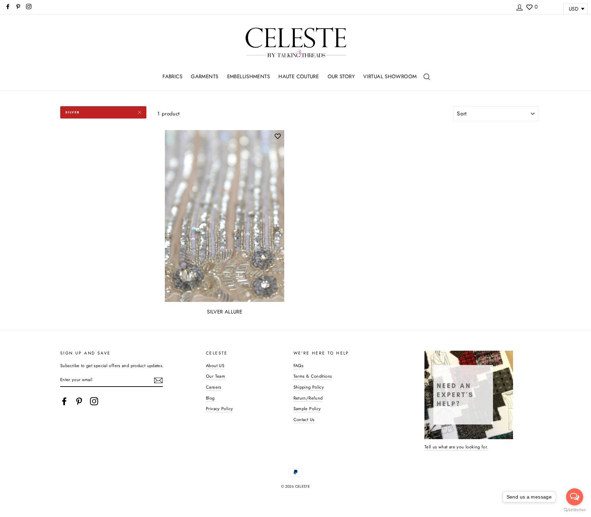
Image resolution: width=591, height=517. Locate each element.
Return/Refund (308, 398)
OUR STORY (341, 76)
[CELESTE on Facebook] (64, 401)
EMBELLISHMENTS (248, 76)
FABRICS (172, 76)
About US (215, 365)
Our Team (215, 376)
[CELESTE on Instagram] (94, 401)
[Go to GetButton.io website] (575, 510)
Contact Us (304, 419)
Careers (213, 387)
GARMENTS (204, 76)
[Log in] (519, 6)
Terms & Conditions (312, 376)
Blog (210, 398)
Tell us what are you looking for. (456, 447)
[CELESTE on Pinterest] (79, 401)
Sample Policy (307, 408)
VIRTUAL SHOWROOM (390, 76)
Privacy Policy (219, 408)
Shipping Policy (308, 387)
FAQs (298, 365)
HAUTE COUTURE (298, 76)
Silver (72, 112)
